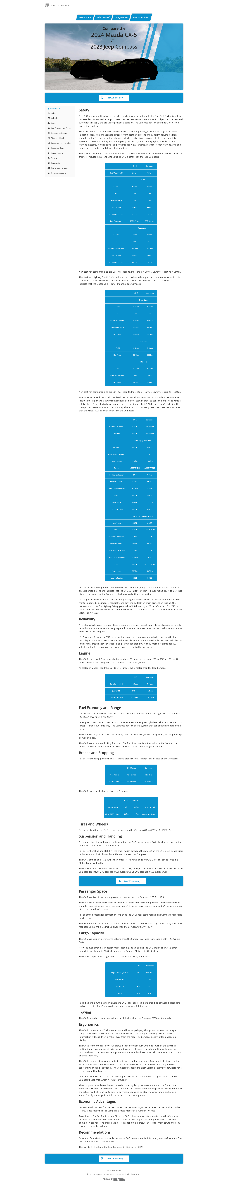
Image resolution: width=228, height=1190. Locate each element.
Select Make (85, 17)
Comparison (55, 109)
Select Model (103, 17)
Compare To (121, 17)
